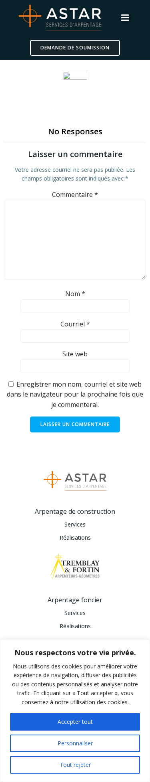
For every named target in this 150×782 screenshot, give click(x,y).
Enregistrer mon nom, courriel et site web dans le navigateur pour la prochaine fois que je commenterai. (75, 394)
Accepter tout (75, 721)
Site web (75, 354)
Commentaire (75, 194)
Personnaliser (75, 743)
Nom (75, 293)
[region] (75, 710)
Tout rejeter (75, 764)
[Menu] (125, 18)
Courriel (75, 324)
